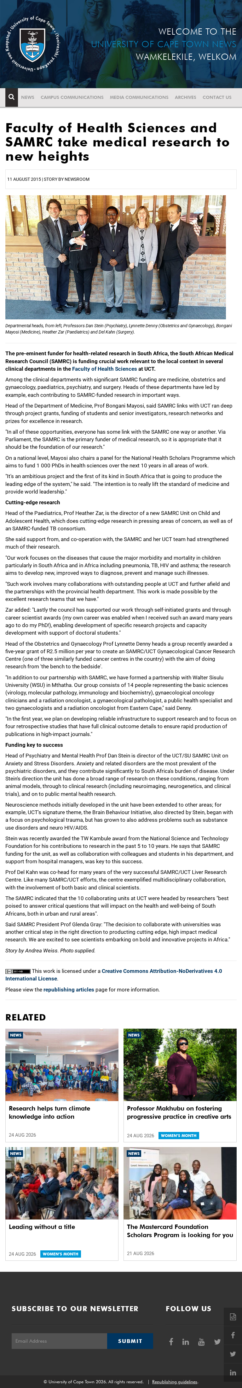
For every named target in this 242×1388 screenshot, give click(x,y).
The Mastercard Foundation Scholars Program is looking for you (180, 1231)
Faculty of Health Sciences (104, 369)
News (27, 97)
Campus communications (72, 97)
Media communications (139, 97)
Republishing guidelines (174, 1381)
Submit (130, 1341)
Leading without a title (42, 1227)
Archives (185, 97)
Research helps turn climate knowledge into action (49, 1112)
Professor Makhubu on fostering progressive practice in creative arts (179, 1112)
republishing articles (68, 989)
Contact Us (217, 97)
